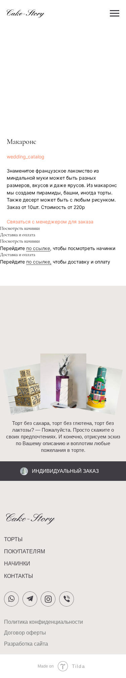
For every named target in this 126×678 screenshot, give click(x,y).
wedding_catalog (25, 156)
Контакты (18, 576)
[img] (66, 599)
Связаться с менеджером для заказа (50, 221)
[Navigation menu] (114, 13)
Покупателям (24, 551)
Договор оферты (25, 632)
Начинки (17, 563)
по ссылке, (38, 262)
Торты (13, 539)
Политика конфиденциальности (43, 622)
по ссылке (38, 248)
